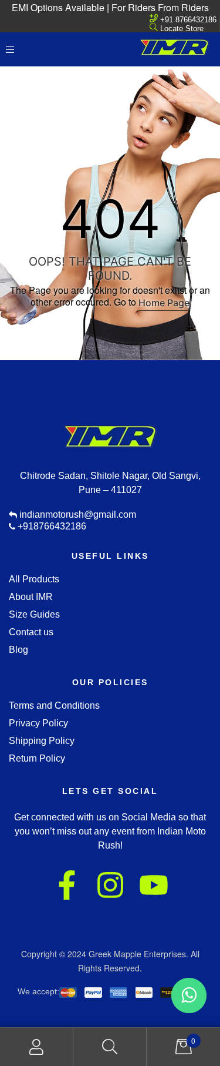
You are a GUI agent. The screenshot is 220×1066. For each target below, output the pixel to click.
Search (110, 1047)
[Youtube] (153, 885)
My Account (36, 1047)
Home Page (163, 303)
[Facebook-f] (67, 885)
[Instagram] (110, 885)
